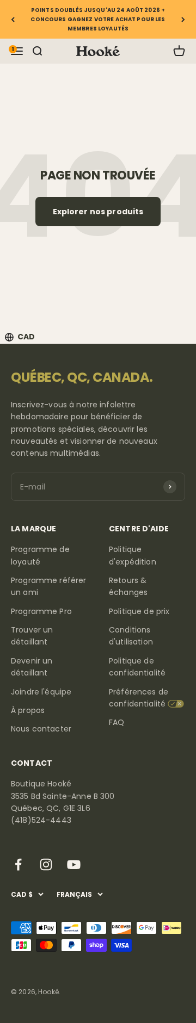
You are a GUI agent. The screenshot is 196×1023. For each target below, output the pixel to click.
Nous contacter (41, 728)
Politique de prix (139, 611)
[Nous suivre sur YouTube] (73, 864)
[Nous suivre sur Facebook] (18, 864)
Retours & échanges (128, 586)
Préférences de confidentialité (138, 697)
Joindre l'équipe (41, 691)
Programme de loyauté (40, 555)
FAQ (116, 722)
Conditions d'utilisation (131, 635)
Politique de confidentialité (137, 666)
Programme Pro (41, 611)
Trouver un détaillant (32, 635)
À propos (28, 710)
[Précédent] (13, 19)
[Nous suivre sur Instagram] (46, 864)
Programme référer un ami (48, 586)
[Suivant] (183, 19)
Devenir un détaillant (31, 666)
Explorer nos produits (98, 211)
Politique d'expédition (132, 555)
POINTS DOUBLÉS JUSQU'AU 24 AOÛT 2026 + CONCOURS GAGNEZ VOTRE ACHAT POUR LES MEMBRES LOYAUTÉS (97, 19)
